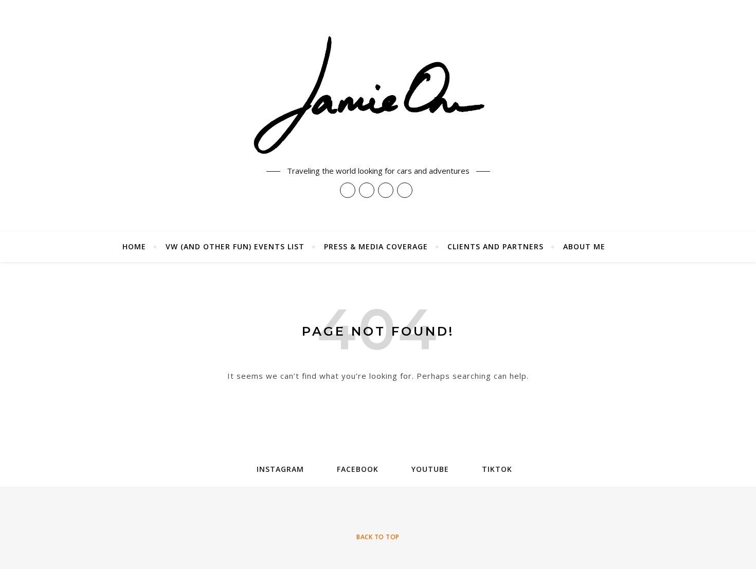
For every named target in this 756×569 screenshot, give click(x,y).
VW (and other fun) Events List (235, 246)
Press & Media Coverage (376, 246)
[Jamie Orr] (378, 95)
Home (134, 246)
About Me (584, 246)
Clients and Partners (495, 246)
